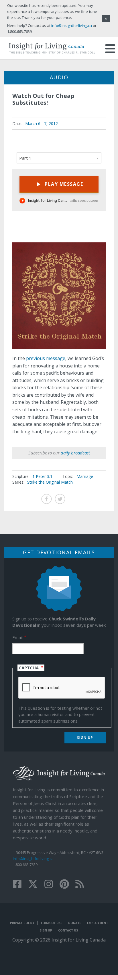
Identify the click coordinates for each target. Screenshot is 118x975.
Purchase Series (82, 233)
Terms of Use (51, 923)
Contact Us (68, 930)
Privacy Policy (22, 923)
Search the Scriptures (96, 232)
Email (17, 637)
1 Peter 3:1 (42, 476)
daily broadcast (75, 453)
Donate (74, 923)
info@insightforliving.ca (33, 858)
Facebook (46, 499)
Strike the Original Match (50, 482)
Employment (97, 923)
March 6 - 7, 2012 (41, 123)
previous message (45, 358)
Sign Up (46, 930)
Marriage (84, 476)
